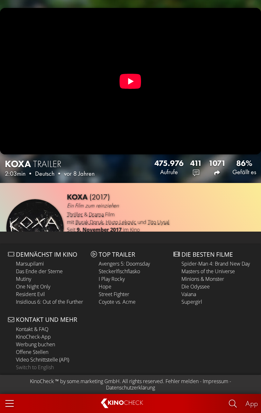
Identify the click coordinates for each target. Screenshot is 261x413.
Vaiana (188, 294)
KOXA (33, 164)
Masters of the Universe (208, 271)
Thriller (75, 214)
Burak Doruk (89, 222)
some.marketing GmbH (93, 381)
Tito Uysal (158, 222)
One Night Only (33, 286)
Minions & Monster (202, 279)
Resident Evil (30, 294)
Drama (96, 214)
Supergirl (191, 302)
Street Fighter (114, 294)
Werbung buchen (35, 344)
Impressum (215, 381)
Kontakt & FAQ (32, 329)
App (251, 403)
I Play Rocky (112, 279)
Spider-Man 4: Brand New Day (215, 264)
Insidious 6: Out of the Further (49, 302)
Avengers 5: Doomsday (124, 264)
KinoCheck (42, 381)
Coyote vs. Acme (117, 302)
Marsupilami (30, 264)
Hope (105, 286)
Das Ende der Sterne (39, 271)
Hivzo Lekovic (121, 222)
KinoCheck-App (33, 337)
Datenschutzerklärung (130, 387)
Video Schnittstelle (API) (42, 359)
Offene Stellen (32, 352)
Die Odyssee (195, 286)
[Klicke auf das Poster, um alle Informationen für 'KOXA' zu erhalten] (35, 227)
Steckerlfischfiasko (119, 271)
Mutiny (23, 279)
